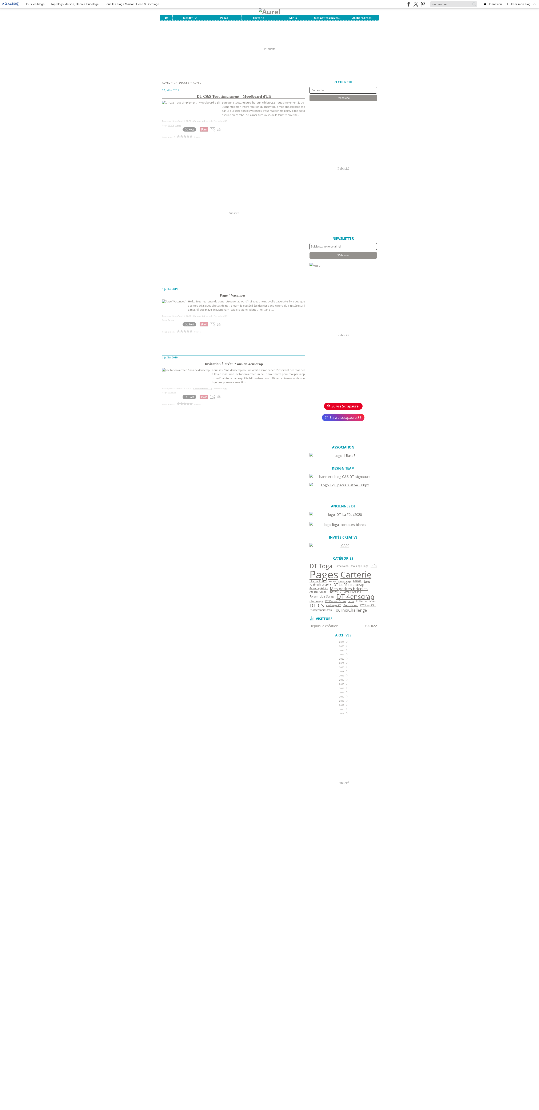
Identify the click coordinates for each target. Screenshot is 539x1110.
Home (166, 17)
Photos (333, 592)
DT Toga (321, 566)
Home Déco (341, 566)
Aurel (166, 82)
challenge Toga (359, 566)
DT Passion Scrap (335, 601)
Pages (224, 18)
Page (367, 581)
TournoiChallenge (350, 610)
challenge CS (333, 605)
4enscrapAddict (319, 588)
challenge (316, 601)
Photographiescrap (321, 610)
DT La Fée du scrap (349, 584)
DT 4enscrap (355, 596)
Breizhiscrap (350, 605)
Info (374, 566)
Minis (293, 18)
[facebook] (408, 4)
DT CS (317, 605)
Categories (181, 82)
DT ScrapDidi (368, 605)
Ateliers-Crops (361, 18)
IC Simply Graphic (320, 584)
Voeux (332, 581)
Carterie (258, 18)
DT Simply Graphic (350, 592)
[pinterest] (422, 4)
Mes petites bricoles (327, 18)
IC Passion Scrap (365, 601)
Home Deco (318, 581)
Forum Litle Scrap (322, 596)
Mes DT (188, 18)
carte (351, 601)
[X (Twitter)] (415, 4)
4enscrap (344, 581)
